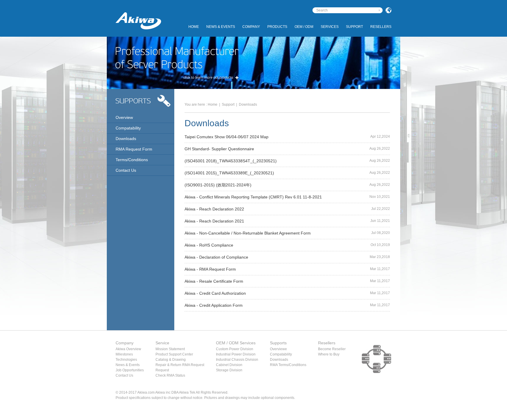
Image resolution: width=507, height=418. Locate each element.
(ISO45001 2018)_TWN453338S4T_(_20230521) (231, 161)
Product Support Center (174, 354)
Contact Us (126, 170)
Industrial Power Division (236, 354)
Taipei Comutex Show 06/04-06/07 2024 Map (226, 136)
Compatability (128, 128)
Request (162, 370)
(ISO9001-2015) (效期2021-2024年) (218, 185)
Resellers (380, 27)
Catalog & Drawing (171, 360)
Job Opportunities (130, 370)
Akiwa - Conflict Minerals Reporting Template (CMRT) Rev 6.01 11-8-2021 (253, 197)
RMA (274, 365)
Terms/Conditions (132, 159)
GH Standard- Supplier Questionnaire (219, 148)
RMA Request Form (134, 149)
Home (193, 27)
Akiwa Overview (128, 349)
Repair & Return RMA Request (180, 365)
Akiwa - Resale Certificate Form (214, 281)
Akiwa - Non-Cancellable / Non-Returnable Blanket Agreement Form (248, 233)
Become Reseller (332, 349)
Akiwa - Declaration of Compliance (216, 257)
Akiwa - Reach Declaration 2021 (214, 221)
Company (251, 27)
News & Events (220, 27)
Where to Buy (328, 354)
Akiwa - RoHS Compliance (209, 245)
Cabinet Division (229, 365)
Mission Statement (170, 349)
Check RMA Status (170, 375)
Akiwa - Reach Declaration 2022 (214, 209)
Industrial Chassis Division (237, 360)
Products (277, 27)
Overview (124, 117)
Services (330, 27)
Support (354, 27)
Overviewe (278, 349)
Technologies (126, 360)
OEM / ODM (304, 27)
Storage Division (229, 370)
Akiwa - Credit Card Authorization (215, 293)
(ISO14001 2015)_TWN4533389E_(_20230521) (229, 173)
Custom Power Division (234, 349)
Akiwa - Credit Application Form (214, 305)
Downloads (126, 138)
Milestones (124, 354)
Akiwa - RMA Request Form (210, 269)
